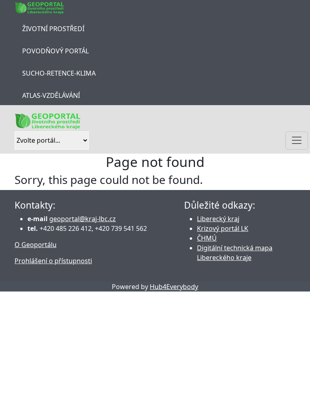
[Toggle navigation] (296, 140)
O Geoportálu (36, 244)
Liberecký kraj (218, 218)
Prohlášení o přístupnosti (53, 260)
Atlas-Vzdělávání (51, 95)
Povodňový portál (55, 50)
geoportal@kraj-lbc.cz (82, 218)
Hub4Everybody (174, 286)
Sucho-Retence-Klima (59, 73)
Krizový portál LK (222, 228)
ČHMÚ (207, 238)
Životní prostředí (53, 28)
